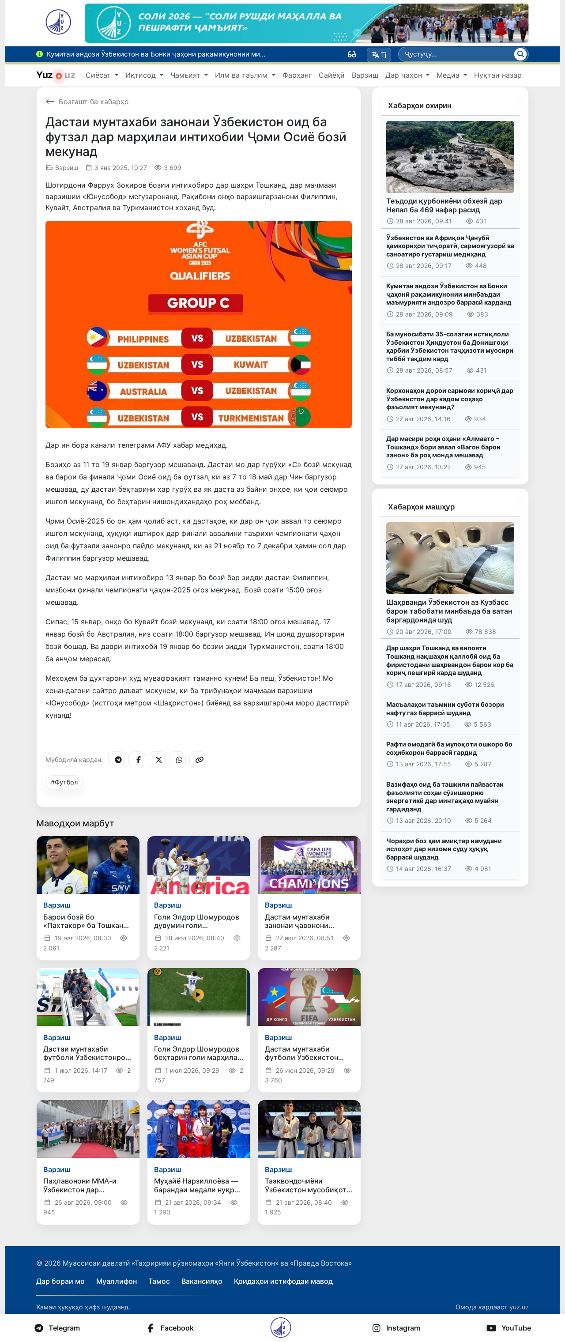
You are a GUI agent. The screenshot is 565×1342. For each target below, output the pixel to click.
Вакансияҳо (201, 1281)
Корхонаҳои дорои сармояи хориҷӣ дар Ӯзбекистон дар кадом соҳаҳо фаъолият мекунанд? (449, 399)
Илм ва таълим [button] (242, 75)
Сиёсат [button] (99, 75)
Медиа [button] (449, 75)
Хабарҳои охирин (420, 105)
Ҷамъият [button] (186, 75)
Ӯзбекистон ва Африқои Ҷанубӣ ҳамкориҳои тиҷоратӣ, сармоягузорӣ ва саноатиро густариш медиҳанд (450, 246)
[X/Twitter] (157, 759)
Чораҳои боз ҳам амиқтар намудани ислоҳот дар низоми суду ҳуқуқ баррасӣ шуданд (444, 849)
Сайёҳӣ (332, 75)
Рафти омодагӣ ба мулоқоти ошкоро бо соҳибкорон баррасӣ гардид (449, 748)
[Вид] (352, 54)
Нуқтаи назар (498, 75)
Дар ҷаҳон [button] (404, 75)
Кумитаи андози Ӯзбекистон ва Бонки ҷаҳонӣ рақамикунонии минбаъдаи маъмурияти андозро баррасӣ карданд (449, 294)
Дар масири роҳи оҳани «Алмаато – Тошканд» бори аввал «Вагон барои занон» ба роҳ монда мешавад (443, 447)
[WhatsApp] (177, 759)
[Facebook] (136, 759)
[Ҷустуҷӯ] (520, 54)
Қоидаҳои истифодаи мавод (283, 1281)
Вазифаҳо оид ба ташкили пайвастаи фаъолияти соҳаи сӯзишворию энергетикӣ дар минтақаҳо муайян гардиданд (445, 796)
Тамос (159, 1281)
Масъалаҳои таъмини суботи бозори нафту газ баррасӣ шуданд (445, 708)
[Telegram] (116, 759)
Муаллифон (116, 1281)
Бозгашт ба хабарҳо (94, 101)
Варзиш (365, 75)
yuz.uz (519, 1307)
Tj (383, 54)
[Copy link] (197, 759)
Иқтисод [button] (141, 75)
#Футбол (64, 782)
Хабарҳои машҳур (421, 506)
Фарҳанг (297, 75)
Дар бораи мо (60, 1281)
